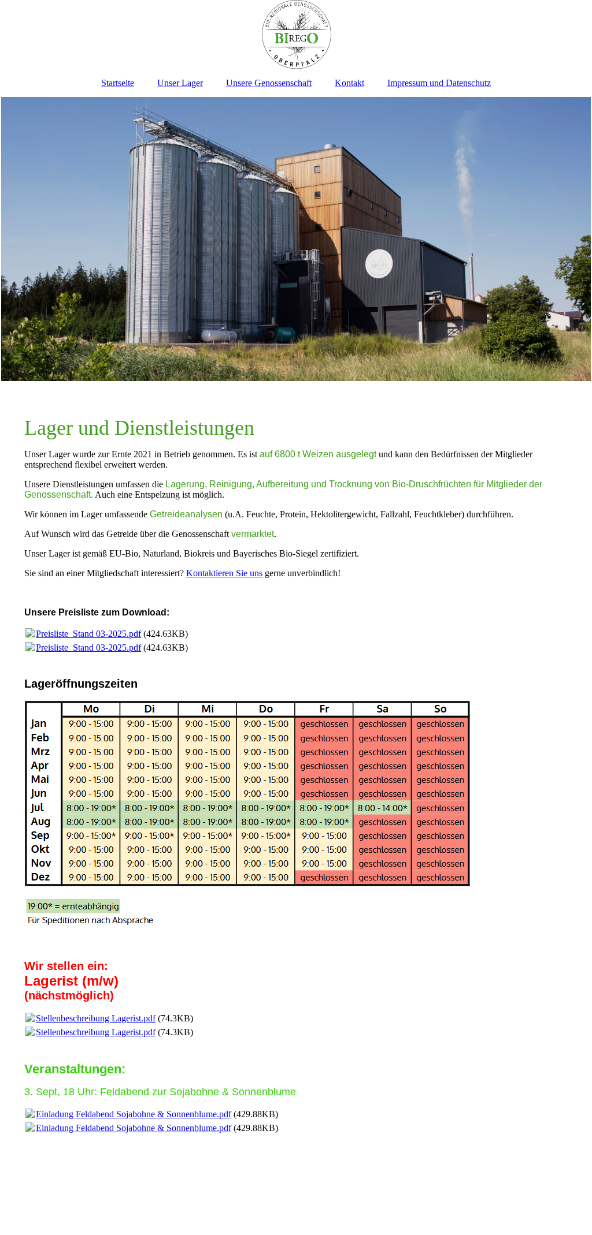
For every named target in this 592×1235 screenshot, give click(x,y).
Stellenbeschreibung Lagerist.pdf (96, 1018)
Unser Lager (180, 83)
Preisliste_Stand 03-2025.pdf (88, 634)
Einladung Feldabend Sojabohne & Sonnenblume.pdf (133, 1114)
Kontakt (349, 83)
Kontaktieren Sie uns (224, 573)
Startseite (117, 83)
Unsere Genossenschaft (269, 83)
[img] (296, 34)
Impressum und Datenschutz (439, 83)
